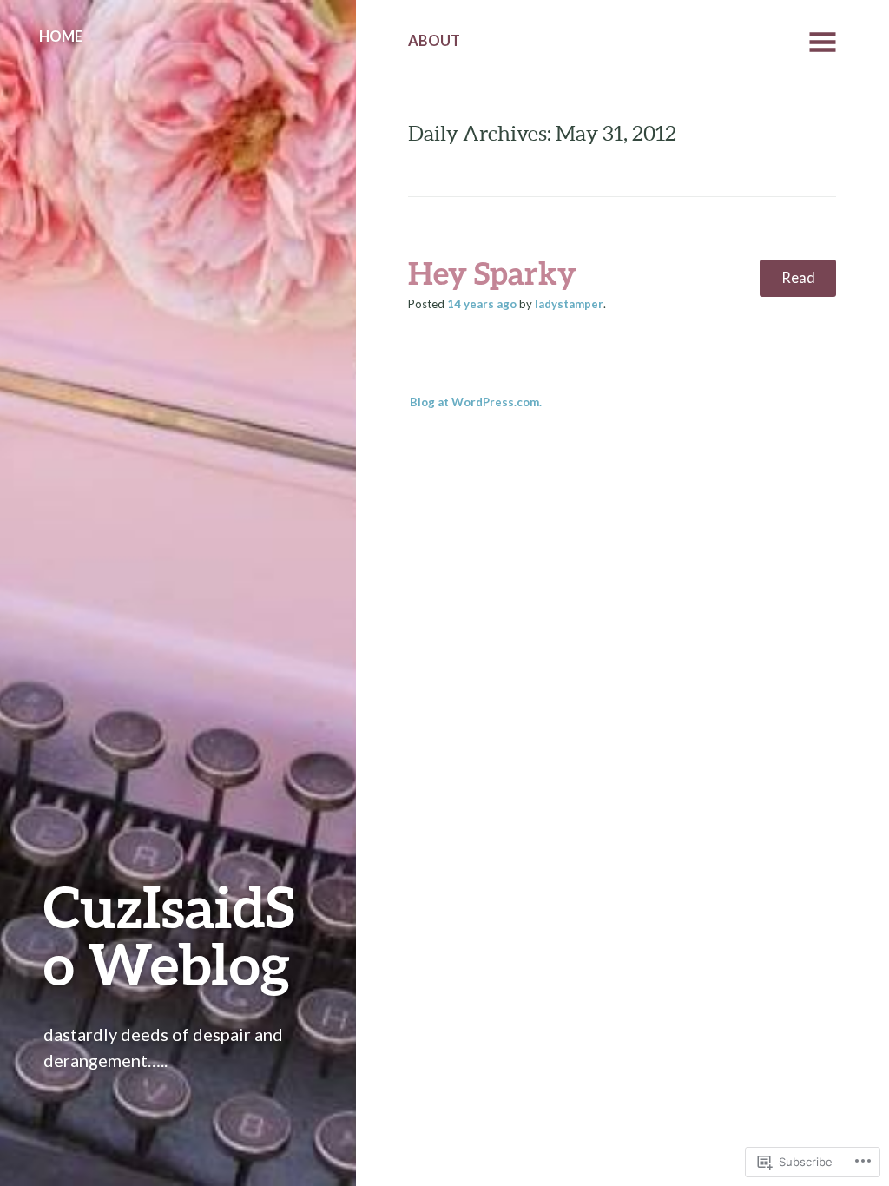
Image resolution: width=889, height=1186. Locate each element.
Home (60, 36)
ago (482, 304)
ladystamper (569, 304)
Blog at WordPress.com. (476, 402)
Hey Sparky (492, 273)
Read (798, 278)
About (434, 40)
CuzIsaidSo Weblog (168, 935)
